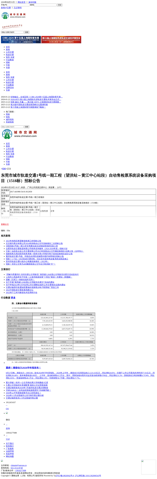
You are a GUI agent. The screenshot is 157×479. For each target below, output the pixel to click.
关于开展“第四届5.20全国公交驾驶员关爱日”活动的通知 (30, 282)
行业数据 (10, 60)
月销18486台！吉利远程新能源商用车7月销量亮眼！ (28, 390)
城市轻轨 (10, 119)
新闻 (8, 49)
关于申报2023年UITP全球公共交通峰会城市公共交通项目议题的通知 (35, 285)
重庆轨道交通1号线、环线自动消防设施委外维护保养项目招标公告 (35, 256)
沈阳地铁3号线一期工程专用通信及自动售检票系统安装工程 (32, 246)
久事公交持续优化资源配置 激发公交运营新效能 (27, 385)
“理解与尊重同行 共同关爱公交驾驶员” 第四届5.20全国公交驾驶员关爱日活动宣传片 (42, 274)
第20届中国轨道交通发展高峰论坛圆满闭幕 (29, 105)
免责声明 (10, 454)
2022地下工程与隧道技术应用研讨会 (21, 292)
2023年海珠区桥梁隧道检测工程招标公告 (23, 241)
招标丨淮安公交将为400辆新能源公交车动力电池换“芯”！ (31, 264)
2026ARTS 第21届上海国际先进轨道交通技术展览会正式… (36, 99)
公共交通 (10, 52)
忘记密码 (18, 8)
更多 (13, 297)
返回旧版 (32, 2)
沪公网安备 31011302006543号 (88, 476)
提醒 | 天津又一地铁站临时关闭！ (20, 280)
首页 (8, 47)
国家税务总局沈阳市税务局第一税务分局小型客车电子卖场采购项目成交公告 (39, 254)
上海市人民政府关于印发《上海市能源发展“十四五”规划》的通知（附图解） (39, 277)
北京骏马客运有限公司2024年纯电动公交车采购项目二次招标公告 (34, 243)
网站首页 (22, 2)
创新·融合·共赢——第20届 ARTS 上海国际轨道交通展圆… (36, 102)
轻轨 (8, 117)
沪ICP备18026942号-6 (65, 476)
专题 (8, 67)
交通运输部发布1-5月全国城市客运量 (22, 398)
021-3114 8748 (17, 468)
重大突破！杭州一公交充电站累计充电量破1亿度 (27, 382)
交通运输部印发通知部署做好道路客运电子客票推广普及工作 (32, 287)
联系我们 (10, 446)
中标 (8, 65)
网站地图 (10, 456)
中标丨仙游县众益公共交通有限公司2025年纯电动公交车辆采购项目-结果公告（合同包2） (45, 251)
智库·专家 (10, 57)
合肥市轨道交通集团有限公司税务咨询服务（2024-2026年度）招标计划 (36, 249)
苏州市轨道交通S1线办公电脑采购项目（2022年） (27, 261)
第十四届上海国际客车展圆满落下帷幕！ (28, 107)
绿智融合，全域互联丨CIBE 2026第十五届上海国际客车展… (37, 97)
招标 (8, 62)
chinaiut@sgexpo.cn (19, 465)
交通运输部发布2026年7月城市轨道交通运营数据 (27, 388)
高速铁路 (10, 122)
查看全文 (5, 224)
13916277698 (20, 470)
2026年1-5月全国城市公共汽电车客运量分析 (25, 395)
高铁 (8, 114)
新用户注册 (6, 8)
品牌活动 (10, 87)
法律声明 (10, 451)
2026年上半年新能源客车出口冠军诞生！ (23, 393)
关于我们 (10, 443)
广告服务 (10, 449)
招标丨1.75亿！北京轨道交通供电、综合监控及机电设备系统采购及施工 (37, 259)
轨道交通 (10, 55)
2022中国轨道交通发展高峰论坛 (19, 290)
